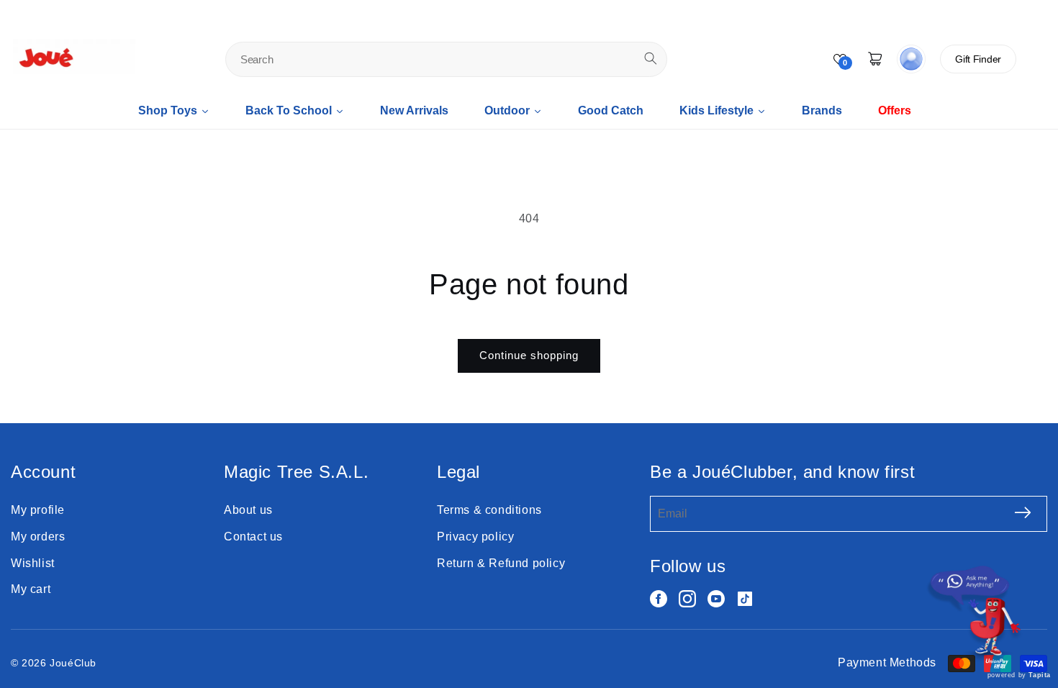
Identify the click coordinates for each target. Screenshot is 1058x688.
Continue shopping (529, 355)
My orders (38, 536)
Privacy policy (475, 536)
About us (248, 510)
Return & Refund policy (501, 563)
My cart (30, 589)
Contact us (253, 536)
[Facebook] (658, 598)
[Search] (650, 58)
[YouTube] (716, 598)
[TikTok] (745, 598)
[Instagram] (687, 598)
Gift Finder (978, 59)
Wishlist (33, 563)
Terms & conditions (489, 510)
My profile (38, 510)
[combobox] (446, 59)
